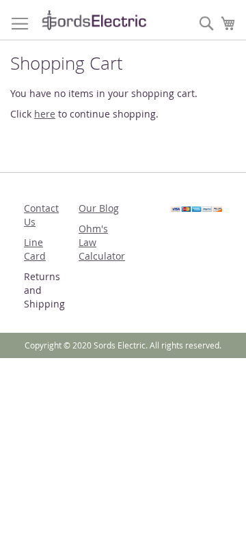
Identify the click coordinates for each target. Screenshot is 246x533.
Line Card (35, 249)
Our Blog (99, 208)
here (44, 113)
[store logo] (94, 20)
